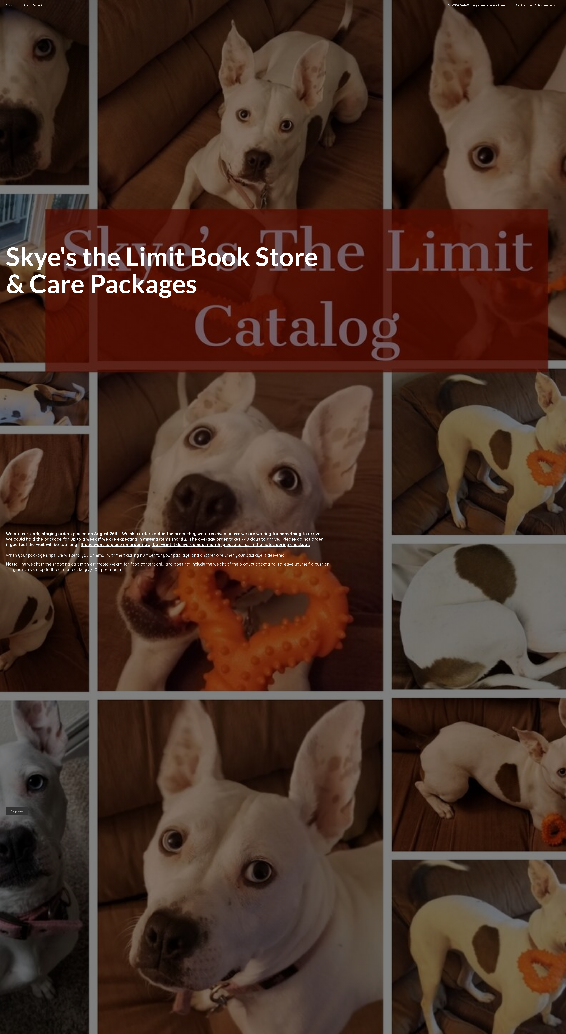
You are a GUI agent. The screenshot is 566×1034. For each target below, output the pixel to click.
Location (23, 5)
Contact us (39, 5)
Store (9, 5)
